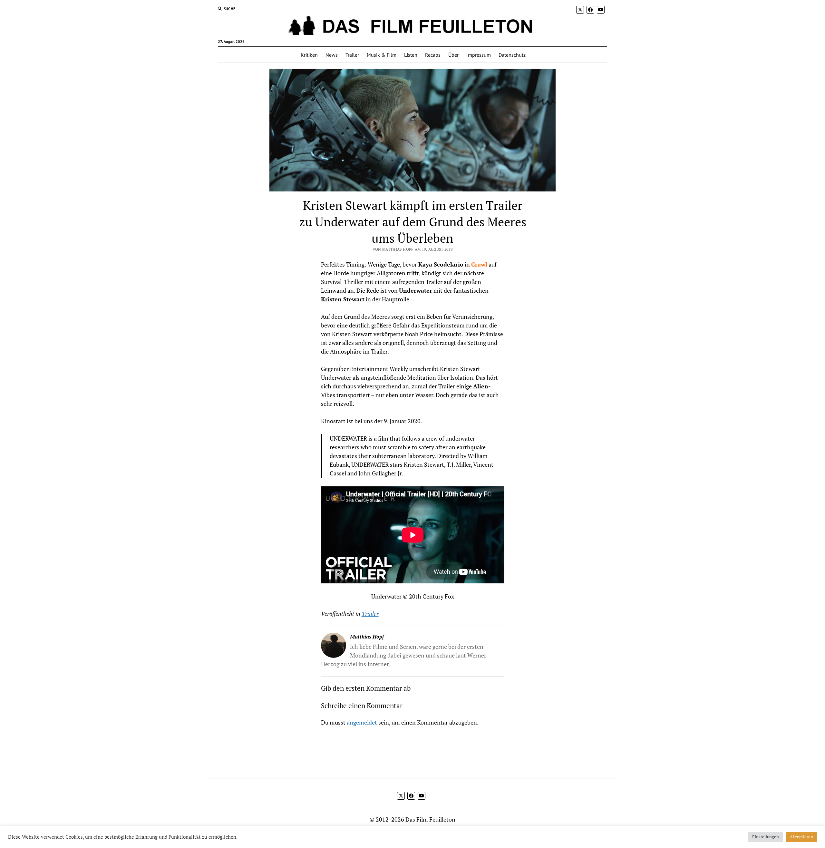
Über (453, 55)
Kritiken (309, 55)
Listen (410, 55)
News (331, 55)
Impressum (478, 55)
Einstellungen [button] (765, 837)
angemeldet (362, 722)
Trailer (352, 55)
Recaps (433, 55)
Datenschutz (512, 55)
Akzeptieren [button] (801, 837)
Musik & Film (381, 55)
